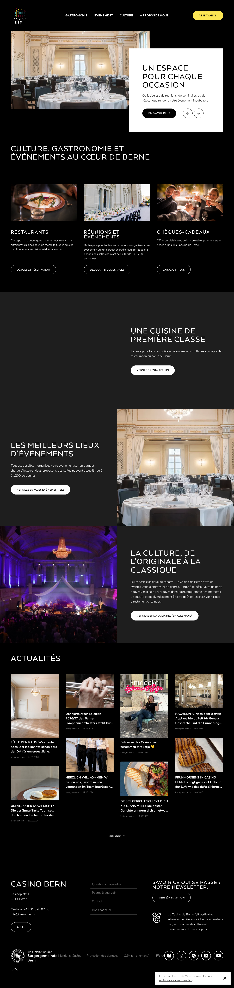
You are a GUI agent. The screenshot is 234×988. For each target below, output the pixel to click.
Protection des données (102, 956)
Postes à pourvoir (104, 893)
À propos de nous (154, 15)
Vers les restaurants (153, 370)
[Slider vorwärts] (199, 113)
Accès (21, 927)
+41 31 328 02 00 (36, 909)
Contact (97, 901)
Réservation (208, 15)
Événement (103, 15)
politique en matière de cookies (175, 980)
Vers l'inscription (171, 897)
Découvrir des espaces (107, 269)
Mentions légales (69, 956)
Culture (126, 15)
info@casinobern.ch (24, 914)
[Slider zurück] (188, 113)
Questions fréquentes (106, 884)
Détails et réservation (33, 269)
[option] (80, 70)
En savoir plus (159, 113)
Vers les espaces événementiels (40, 489)
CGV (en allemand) (136, 956)
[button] (160, 955)
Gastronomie (76, 15)
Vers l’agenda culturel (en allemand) (165, 615)
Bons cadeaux (101, 910)
